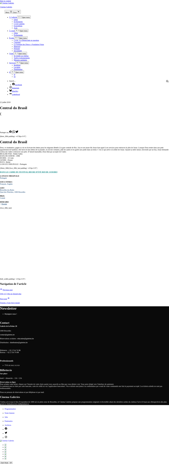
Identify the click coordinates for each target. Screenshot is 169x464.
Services (12, 63)
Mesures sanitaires (20, 60)
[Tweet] (17, 132)
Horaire (4, 204)
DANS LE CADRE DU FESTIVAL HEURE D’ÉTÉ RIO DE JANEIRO (28, 172)
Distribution (18, 69)
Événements (18, 22)
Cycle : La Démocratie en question (26, 40)
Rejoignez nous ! (11, 314)
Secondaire (18, 51)
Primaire (17, 49)
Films (16, 20)
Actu (15, 28)
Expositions (18, 26)
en (15, 77)
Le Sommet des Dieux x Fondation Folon (29, 44)
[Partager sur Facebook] (10, 132)
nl (14, 75)
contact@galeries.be (7, 335)
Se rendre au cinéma (21, 56)
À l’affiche (13, 17)
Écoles (11, 38)
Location (17, 67)
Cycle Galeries (19, 24)
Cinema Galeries (6, 7)
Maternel (17, 47)
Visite (11, 54)
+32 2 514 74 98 (14, 350)
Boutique (17, 65)
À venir (12, 31)
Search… (12, 81)
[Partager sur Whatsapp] (14, 132)
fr (9, 72)
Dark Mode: (5, 463)
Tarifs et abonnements (22, 58)
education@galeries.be (25, 339)
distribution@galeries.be (19, 342)
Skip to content (5, 1)
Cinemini (17, 42)
